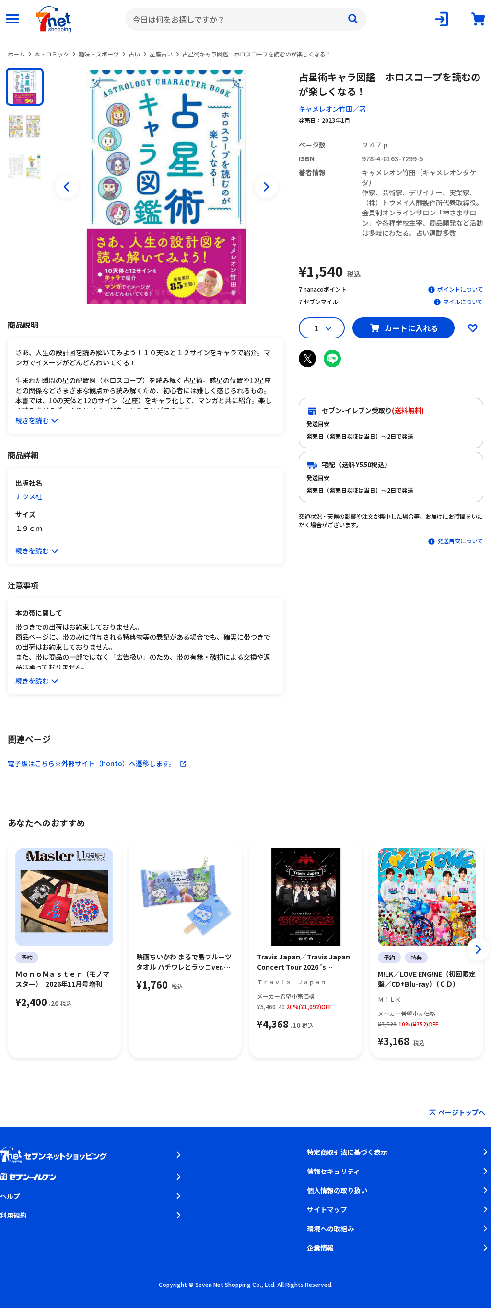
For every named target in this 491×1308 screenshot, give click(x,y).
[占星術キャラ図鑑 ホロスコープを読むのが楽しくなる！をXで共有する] (307, 358)
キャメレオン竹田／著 (332, 108)
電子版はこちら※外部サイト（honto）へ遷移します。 (91, 763)
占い (134, 54)
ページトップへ (461, 1112)
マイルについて (463, 301)
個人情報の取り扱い (337, 1190)
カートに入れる (411, 328)
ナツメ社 (28, 496)
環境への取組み (330, 1228)
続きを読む (32, 420)
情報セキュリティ (333, 1171)
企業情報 (320, 1247)
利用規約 (13, 1215)
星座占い (161, 54)
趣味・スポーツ (99, 54)
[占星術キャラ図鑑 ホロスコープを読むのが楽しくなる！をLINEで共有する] (332, 358)
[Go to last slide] (66, 186)
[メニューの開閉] (12, 19)
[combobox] (245, 19)
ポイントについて (460, 289)
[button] (25, 87)
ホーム (16, 54)
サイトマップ (327, 1209)
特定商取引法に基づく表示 (347, 1152)
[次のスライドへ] (266, 186)
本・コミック (52, 54)
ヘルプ (10, 1196)
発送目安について (460, 541)
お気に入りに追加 (472, 327)
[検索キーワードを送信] (353, 19)
